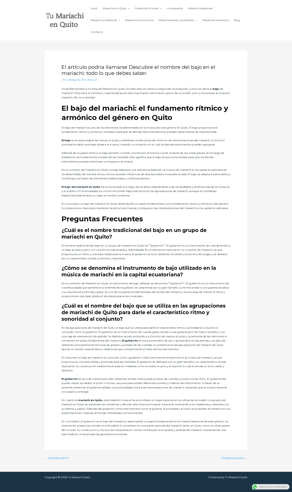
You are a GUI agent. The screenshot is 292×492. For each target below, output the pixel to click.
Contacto (97, 32)
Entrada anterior (57, 458)
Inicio (94, 8)
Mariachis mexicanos (215, 20)
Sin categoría (71, 79)
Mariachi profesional (104, 20)
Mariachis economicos (139, 20)
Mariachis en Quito (115, 8)
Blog (237, 20)
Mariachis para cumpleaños (176, 20)
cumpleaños (175, 8)
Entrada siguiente (234, 458)
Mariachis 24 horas (146, 8)
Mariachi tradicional (200, 8)
